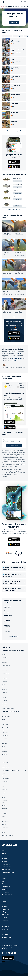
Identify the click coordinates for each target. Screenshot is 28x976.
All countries (5, 926)
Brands (4, 878)
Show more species (14, 209)
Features (4, 904)
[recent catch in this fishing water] (8, 229)
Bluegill (14, 190)
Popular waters (6, 886)
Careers (4, 853)
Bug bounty (5, 889)
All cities (4, 932)
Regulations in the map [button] (14, 445)
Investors (4, 858)
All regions (5, 929)
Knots (3, 884)
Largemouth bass (7, 36)
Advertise (4, 861)
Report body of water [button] (8, 872)
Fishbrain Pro (5, 901)
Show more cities (14, 637)
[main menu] (25, 2)
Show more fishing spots (14, 131)
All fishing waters (6, 937)
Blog (3, 881)
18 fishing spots (17, 181)
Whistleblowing (6, 869)
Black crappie (16, 203)
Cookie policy (6, 892)
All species (5, 934)
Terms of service (6, 867)
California (11, 19)
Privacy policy (6, 864)
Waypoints (5, 920)
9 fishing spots (17, 193)
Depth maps (5, 914)
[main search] (22, 2)
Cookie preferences (7, 894)
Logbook (4, 917)
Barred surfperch (18, 36)
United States (16, 19)
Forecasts (4, 906)
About (3, 850)
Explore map (14, 22)
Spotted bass (16, 196)
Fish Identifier (5, 909)
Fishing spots (5, 912)
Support (4, 856)
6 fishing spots (17, 205)
